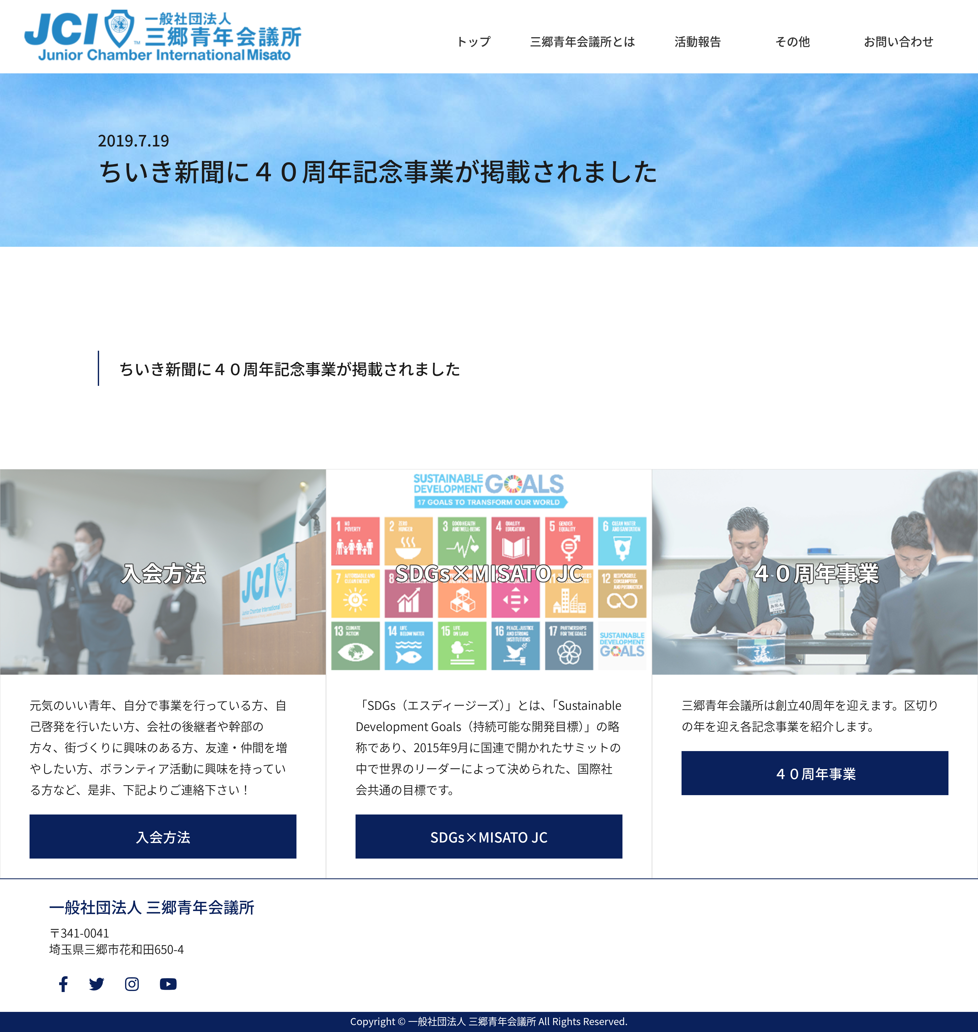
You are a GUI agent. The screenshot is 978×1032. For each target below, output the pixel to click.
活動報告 (697, 41)
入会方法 (163, 836)
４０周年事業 (815, 773)
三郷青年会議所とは (582, 41)
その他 (792, 41)
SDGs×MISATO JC (489, 836)
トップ (473, 41)
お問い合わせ (899, 41)
